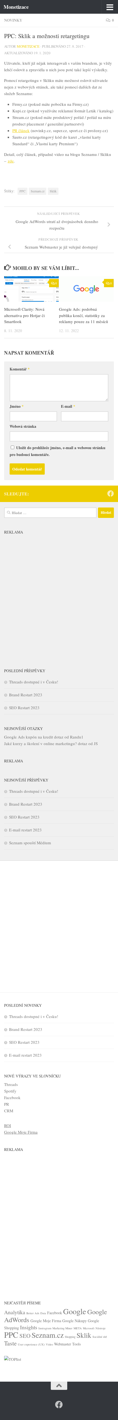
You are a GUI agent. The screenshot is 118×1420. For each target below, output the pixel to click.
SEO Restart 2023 (24, 707)
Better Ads (32, 1313)
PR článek (21, 130)
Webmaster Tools (67, 1344)
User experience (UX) (31, 1344)
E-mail (68, 406)
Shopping (70, 1337)
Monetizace (16, 7)
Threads (11, 1084)
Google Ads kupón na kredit (28, 737)
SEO (24, 1335)
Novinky (13, 20)
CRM (8, 1110)
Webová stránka (23, 426)
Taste (10, 1343)
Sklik (53, 191)
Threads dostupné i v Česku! (33, 682)
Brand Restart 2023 (25, 694)
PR (6, 1104)
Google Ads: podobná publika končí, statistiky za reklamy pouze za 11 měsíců (83, 315)
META (78, 1328)
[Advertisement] (59, 596)
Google (74, 1311)
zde (11, 161)
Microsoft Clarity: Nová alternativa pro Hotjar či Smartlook (24, 315)
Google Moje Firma (21, 1132)
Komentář (20, 369)
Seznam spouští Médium (30, 842)
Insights (28, 1327)
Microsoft (88, 1328)
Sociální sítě (99, 1337)
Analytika (14, 1312)
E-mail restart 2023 (25, 829)
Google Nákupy (74, 1320)
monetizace (28, 46)
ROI (7, 1125)
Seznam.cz (37, 191)
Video (49, 1344)
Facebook (12, 1097)
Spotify (10, 1091)
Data (43, 1313)
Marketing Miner (62, 1328)
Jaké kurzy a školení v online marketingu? (40, 743)
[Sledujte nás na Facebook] (110, 493)
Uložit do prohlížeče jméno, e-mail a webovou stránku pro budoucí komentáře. (57, 451)
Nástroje (100, 1328)
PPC (22, 191)
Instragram (44, 1328)
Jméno (17, 406)
